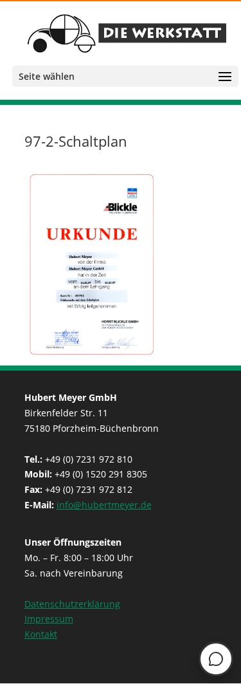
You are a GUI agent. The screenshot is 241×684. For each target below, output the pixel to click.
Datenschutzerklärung (72, 604)
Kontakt (40, 634)
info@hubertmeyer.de (104, 505)
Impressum (48, 619)
